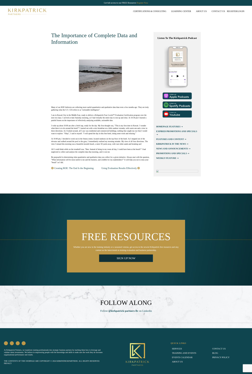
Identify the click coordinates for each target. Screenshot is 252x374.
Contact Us (218, 11)
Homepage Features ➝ (169, 126)
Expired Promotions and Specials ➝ (176, 133)
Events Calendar (182, 357)
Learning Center (181, 11)
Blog (215, 353)
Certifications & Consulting (149, 11)
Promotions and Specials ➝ (172, 153)
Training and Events (184, 353)
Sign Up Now (126, 258)
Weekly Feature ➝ (167, 158)
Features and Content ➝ (171, 139)
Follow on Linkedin (126, 310)
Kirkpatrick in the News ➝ (172, 144)
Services (177, 349)
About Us (201, 11)
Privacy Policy (221, 357)
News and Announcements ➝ (173, 149)
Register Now (142, 3)
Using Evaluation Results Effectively (119, 168)
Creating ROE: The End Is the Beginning (74, 168)
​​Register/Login (235, 11)
